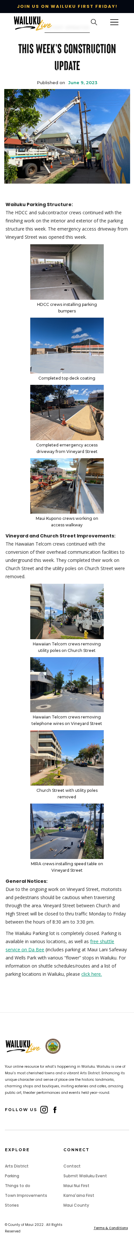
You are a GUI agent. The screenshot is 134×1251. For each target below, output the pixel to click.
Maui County (76, 1205)
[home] (36, 22)
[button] (114, 22)
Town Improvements (26, 1195)
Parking (12, 1176)
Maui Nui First (76, 1185)
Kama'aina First (78, 1195)
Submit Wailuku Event (85, 1176)
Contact (72, 1166)
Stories (12, 1205)
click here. (91, 974)
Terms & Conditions (111, 1228)
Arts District (17, 1166)
